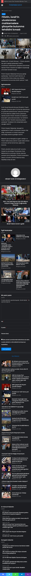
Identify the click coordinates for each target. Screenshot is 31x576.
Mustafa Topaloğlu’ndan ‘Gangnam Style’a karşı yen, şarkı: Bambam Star (6, 246)
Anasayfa (5, 10)
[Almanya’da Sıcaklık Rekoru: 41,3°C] (23, 257)
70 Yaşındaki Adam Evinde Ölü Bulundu (7, 280)
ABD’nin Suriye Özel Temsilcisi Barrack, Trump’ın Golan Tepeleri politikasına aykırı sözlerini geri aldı (20, 377)
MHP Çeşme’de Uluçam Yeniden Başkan (19, 385)
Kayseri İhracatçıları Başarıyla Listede (13, 433)
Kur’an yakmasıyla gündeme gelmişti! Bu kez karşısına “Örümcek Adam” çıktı (20, 475)
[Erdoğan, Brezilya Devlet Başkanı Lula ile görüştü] (6, 488)
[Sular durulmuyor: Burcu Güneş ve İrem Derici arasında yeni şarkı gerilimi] (6, 468)
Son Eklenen (15, 356)
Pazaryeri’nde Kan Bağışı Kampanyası (13, 454)
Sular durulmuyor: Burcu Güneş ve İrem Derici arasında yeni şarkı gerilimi (20, 467)
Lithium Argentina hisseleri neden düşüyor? (15, 481)
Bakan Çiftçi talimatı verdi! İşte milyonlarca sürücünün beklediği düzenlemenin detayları (23, 284)
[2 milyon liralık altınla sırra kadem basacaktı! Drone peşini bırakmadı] (6, 460)
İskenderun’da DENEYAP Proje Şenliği (22, 236)
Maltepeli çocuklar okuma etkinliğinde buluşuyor (20, 412)
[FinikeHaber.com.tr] (15, 5)
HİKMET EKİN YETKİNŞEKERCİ (11, 33)
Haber (10, 10)
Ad (2, 321)
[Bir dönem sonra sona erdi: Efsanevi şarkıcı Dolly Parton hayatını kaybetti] (6, 364)
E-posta (3, 327)
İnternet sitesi (5, 333)
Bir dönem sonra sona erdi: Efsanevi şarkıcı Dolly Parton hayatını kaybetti (20, 363)
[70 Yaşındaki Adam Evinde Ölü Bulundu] (8, 274)
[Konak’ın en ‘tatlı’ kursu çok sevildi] (5, 99)
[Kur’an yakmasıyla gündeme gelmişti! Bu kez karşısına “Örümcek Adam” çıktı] (6, 476)
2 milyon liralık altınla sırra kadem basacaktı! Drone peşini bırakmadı (20, 459)
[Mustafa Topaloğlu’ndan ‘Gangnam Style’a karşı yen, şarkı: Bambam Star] (8, 238)
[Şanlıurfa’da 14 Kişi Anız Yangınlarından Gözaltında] (8, 257)
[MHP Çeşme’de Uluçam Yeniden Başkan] (5, 91)
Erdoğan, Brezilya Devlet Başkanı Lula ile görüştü (19, 486)
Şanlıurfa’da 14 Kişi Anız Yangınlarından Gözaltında (7, 264)
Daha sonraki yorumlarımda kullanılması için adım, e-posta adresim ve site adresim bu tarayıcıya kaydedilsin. (15, 342)
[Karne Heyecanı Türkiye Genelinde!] (6, 495)
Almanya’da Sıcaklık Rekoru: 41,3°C (22, 263)
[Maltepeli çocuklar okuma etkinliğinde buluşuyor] (6, 413)
